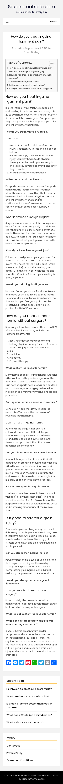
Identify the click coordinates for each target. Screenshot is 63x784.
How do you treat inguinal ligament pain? (30, 68)
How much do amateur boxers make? (29, 689)
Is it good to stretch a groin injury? (27, 85)
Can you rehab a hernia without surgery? (30, 88)
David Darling (31, 52)
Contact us (13, 745)
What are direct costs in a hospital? (27, 696)
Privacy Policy (14, 753)
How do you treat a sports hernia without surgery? (30, 77)
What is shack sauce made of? (25, 722)
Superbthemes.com (33, 779)
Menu (53, 21)
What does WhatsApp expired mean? (29, 715)
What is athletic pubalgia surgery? (27, 71)
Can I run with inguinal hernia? (25, 81)
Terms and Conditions (19, 760)
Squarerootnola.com (31, 6)
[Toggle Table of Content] (50, 63)
